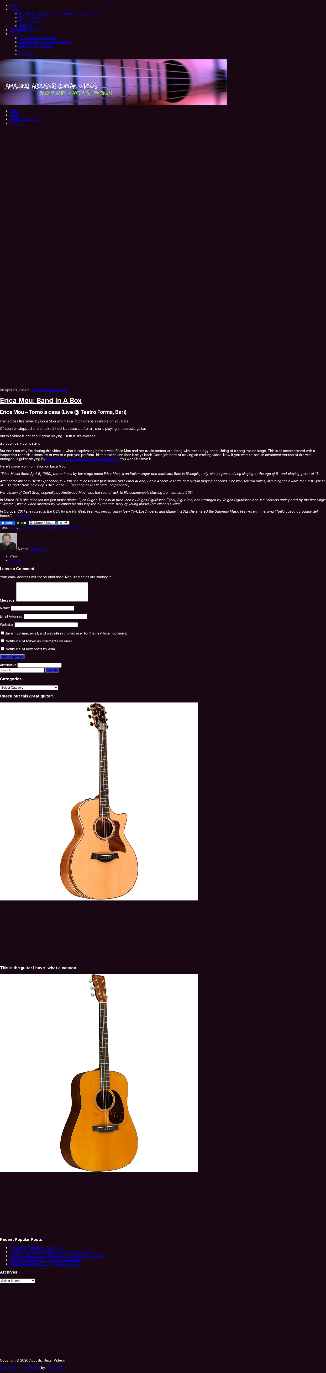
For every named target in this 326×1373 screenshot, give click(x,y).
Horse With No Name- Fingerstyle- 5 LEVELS (44, 1264)
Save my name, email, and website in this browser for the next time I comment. (66, 633)
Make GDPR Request (35, 46)
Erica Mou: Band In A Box (41, 400)
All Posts (16, 560)
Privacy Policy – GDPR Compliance (46, 42)
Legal (14, 34)
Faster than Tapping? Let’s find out (37, 1248)
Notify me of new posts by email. (31, 649)
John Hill (25, 26)
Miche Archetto (31, 18)
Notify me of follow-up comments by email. (39, 641)
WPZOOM (54, 1368)
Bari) (13, 527)
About (14, 9)
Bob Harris (38, 549)
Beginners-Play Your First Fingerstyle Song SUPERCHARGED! (57, 1256)
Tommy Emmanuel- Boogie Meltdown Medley (45, 1260)
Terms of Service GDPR (37, 38)
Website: (7, 625)
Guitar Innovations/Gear (49, 390)
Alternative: (8, 665)
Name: (5, 608)
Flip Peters (27, 22)
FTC (22, 50)
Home (14, 5)
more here (21, 515)
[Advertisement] (163, 161)
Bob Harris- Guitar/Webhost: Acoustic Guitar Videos (59, 13)
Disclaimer (27, 54)
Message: (7, 600)
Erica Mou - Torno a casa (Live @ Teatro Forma (56, 527)
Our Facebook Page (26, 30)
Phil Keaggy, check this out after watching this (82, 459)
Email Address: (11, 616)
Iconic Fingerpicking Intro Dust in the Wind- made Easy (52, 1252)
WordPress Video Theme (20, 1368)
